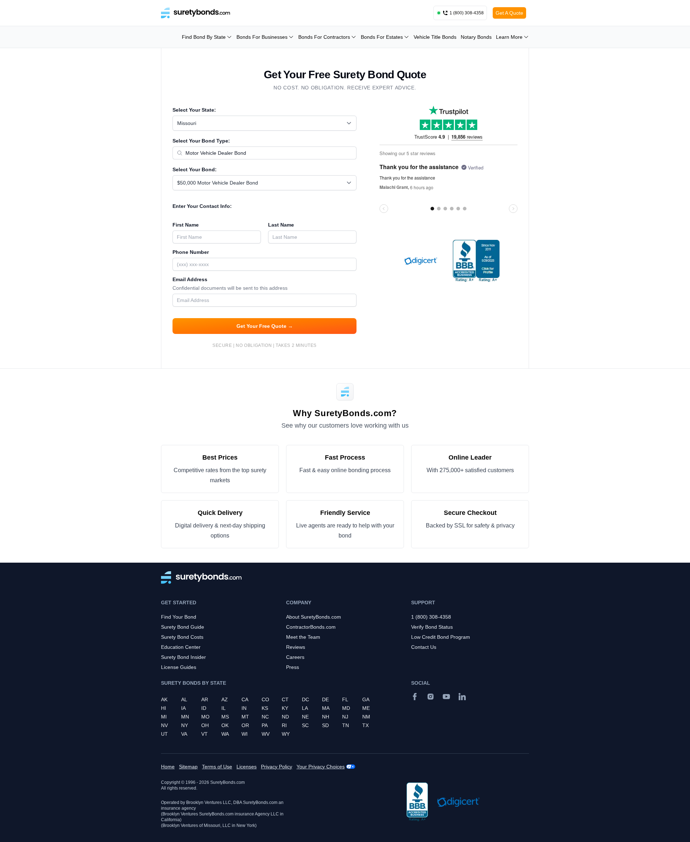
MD (346, 708)
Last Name (281, 225)
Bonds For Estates (382, 37)
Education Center (181, 647)
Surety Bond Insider (183, 657)
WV (266, 734)
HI (163, 708)
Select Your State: (194, 110)
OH (205, 725)
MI (164, 717)
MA (326, 708)
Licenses (246, 766)
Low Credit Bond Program (440, 637)
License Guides (178, 667)
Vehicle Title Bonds (435, 37)
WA (225, 734)
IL (223, 708)
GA (365, 699)
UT (164, 734)
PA (265, 725)
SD (325, 725)
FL (345, 699)
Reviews (295, 647)
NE (305, 717)
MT (245, 717)
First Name (185, 225)
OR (245, 725)
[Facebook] (414, 696)
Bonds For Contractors (324, 37)
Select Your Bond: (194, 169)
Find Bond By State (204, 37)
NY (184, 725)
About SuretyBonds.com (313, 617)
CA (245, 699)
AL (184, 699)
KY (285, 708)
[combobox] (264, 123)
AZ (224, 699)
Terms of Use (217, 766)
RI (284, 725)
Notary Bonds (476, 37)
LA (305, 708)
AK (164, 699)
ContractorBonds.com (311, 627)
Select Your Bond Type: (201, 141)
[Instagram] (430, 696)
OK (225, 725)
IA (183, 708)
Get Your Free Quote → (264, 326)
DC (305, 699)
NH (325, 717)
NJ (345, 717)
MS (225, 717)
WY (286, 734)
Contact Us (423, 647)
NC (265, 717)
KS (265, 708)
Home (168, 766)
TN (345, 725)
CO (265, 699)
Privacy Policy (276, 766)
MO (205, 717)
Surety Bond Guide (182, 627)
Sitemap (188, 766)
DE (325, 699)
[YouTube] (446, 696)
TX (365, 725)
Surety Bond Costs (182, 637)
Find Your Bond (178, 617)
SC (305, 725)
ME (366, 708)
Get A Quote (509, 13)
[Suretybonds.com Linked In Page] (462, 696)
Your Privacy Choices (320, 766)
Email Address (230, 283)
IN (244, 708)
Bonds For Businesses (262, 37)
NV (164, 725)
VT (204, 734)
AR (204, 699)
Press (292, 667)
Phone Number (190, 252)
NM (366, 717)
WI (245, 734)
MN (185, 717)
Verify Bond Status (432, 627)
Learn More (509, 37)
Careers (295, 657)
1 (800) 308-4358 (431, 617)
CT (285, 699)
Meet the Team (303, 637)
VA (184, 734)
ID (203, 708)
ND (285, 717)
